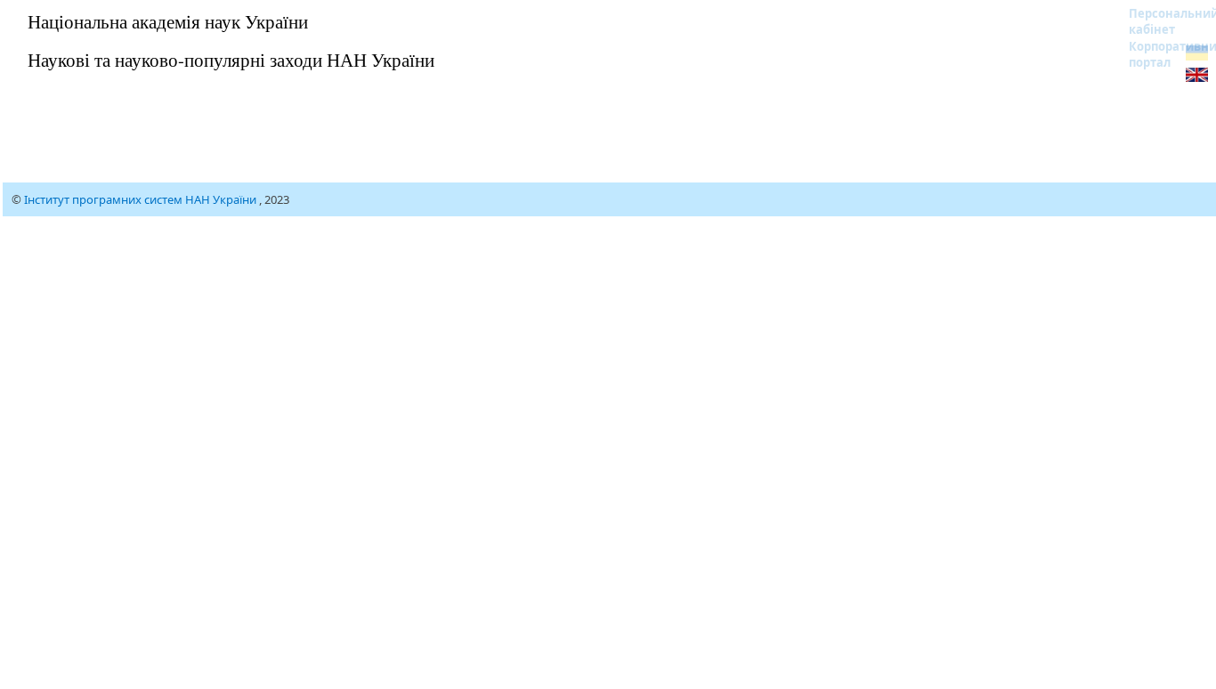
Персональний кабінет (1162, 21)
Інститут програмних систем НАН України (141, 199)
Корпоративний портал (1162, 54)
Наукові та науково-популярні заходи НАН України (231, 59)
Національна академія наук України (168, 21)
